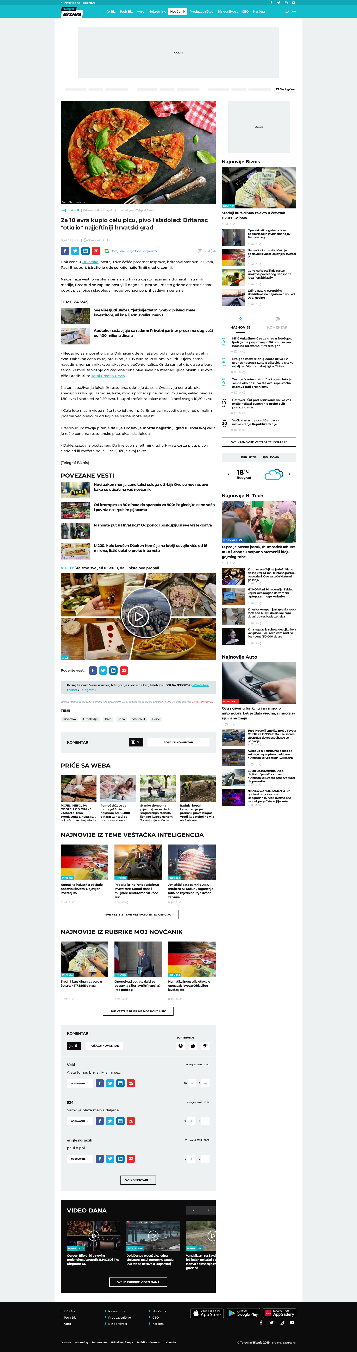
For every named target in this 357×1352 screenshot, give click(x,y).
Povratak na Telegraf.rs (79, 2)
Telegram (87, 690)
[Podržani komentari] (193, 1046)
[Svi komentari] (180, 1046)
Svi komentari (138, 1180)
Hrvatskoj (90, 262)
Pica (122, 719)
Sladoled (138, 719)
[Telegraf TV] (293, 2)
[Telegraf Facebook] (271, 2)
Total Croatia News (108, 376)
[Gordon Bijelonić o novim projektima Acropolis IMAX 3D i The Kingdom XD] (93, 1236)
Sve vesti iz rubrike (138, 1011)
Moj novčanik (70, 210)
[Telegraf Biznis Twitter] (278, 2)
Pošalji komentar (178, 742)
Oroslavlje (90, 719)
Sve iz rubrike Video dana (138, 1282)
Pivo (108, 719)
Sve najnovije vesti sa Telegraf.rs (259, 442)
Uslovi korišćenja (201, 701)
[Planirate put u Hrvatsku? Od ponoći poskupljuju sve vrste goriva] (75, 531)
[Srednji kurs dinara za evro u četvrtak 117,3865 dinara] (84, 959)
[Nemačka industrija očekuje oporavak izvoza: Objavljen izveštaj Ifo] (84, 862)
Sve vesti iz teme (138, 914)
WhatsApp (200, 685)
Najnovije (241, 161)
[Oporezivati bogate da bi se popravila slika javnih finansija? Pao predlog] (138, 959)
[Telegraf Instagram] (286, 2)
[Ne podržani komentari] (205, 1046)
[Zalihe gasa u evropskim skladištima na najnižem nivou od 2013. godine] (233, 297)
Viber (73, 690)
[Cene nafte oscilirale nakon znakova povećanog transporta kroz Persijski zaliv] (233, 277)
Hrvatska (69, 719)
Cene (156, 719)
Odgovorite (79, 1083)
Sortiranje (185, 1037)
